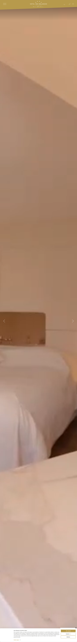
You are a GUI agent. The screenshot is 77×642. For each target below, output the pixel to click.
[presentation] (4, 321)
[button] (75, 628)
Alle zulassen (68, 630)
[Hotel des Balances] (38, 4)
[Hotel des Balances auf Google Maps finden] (73, 4)
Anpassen (68, 633)
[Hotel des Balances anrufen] (69, 4)
